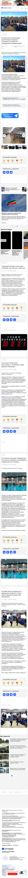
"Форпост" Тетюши (6, 702)
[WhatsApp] (14, 317)
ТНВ (10, 376)
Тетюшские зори (9, 394)
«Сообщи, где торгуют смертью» (8, 328)
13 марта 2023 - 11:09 (5, 462)
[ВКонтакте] (4, 172)
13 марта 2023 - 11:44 (5, 268)
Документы (18, 790)
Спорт (3, 452)
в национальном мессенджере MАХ (12, 105)
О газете (11, 790)
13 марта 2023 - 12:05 (4, 46)
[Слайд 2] (12, 224)
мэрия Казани (13, 277)
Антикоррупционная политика (7, 863)
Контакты (4, 790)
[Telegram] (11, 172)
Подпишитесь (12, 874)
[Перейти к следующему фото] (23, 135)
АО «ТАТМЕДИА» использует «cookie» (8, 865)
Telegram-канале (15, 99)
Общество (4, 34)
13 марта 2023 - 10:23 (5, 597)
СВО (3, 439)
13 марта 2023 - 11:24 (5, 367)
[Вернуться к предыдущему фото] (4, 135)
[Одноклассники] (7, 172)
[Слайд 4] (15, 224)
